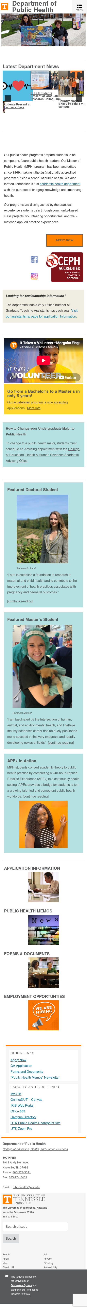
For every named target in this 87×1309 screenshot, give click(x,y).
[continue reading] (20, 601)
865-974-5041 (22, 1172)
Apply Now (18, 1060)
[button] (8, 98)
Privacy (48, 1258)
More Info (33, 408)
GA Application (21, 1065)
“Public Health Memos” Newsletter (35, 1077)
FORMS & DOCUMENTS (27, 953)
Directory (48, 1263)
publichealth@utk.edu (26, 1187)
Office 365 (18, 1111)
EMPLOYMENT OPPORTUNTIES (34, 996)
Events (6, 1254)
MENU (81, 6)
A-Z (45, 1254)
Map (5, 1263)
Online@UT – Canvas (26, 1099)
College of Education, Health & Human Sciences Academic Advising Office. (43, 455)
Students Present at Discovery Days (17, 105)
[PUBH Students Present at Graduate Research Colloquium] (46, 80)
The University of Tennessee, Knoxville (4, 6)
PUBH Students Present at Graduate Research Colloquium (46, 96)
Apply (6, 1258)
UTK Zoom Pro (21, 1128)
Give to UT (8, 1267)
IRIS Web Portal (22, 1105)
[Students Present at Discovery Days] (18, 86)
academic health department (60, 183)
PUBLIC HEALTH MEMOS (28, 911)
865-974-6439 (18, 1177)
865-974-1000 (10, 1216)
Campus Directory (23, 1117)
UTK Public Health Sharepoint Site (35, 1123)
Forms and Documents (27, 1071)
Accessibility (50, 1267)
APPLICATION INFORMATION (32, 868)
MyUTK (16, 1093)
